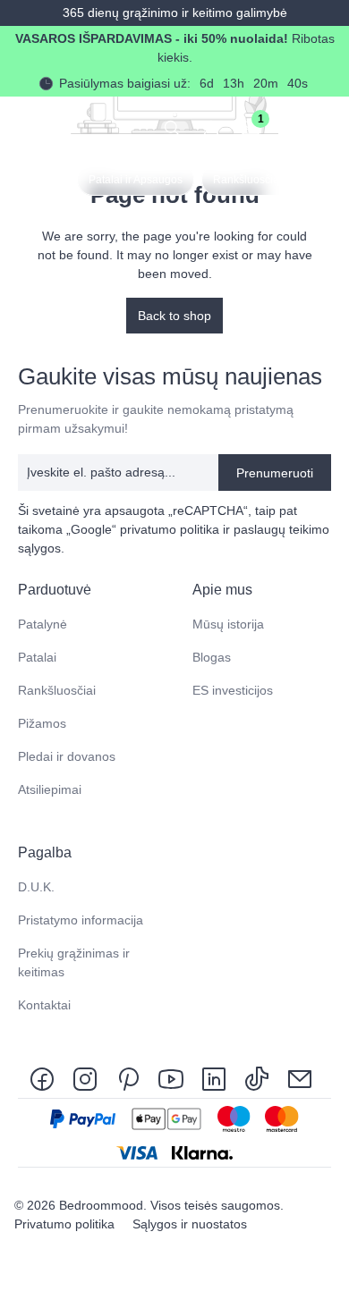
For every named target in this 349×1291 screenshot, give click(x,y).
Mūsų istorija (228, 624)
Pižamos (42, 723)
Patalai (37, 657)
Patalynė (42, 624)
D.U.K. (36, 887)
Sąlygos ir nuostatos (189, 1224)
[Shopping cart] (290, 127)
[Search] (172, 127)
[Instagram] (85, 1078)
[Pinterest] (127, 1078)
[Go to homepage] (29, 126)
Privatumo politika (66, 1224)
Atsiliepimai (49, 789)
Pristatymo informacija (80, 920)
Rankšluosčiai (57, 690)
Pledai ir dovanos (66, 756)
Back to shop (174, 315)
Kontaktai (44, 1005)
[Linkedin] (213, 1078)
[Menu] (329, 127)
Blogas (211, 657)
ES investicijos (232, 690)
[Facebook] (46, 1078)
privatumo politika (169, 529)
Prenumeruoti (274, 473)
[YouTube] (170, 1078)
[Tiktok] (256, 1078)
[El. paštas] (299, 1078)
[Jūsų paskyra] (211, 127)
